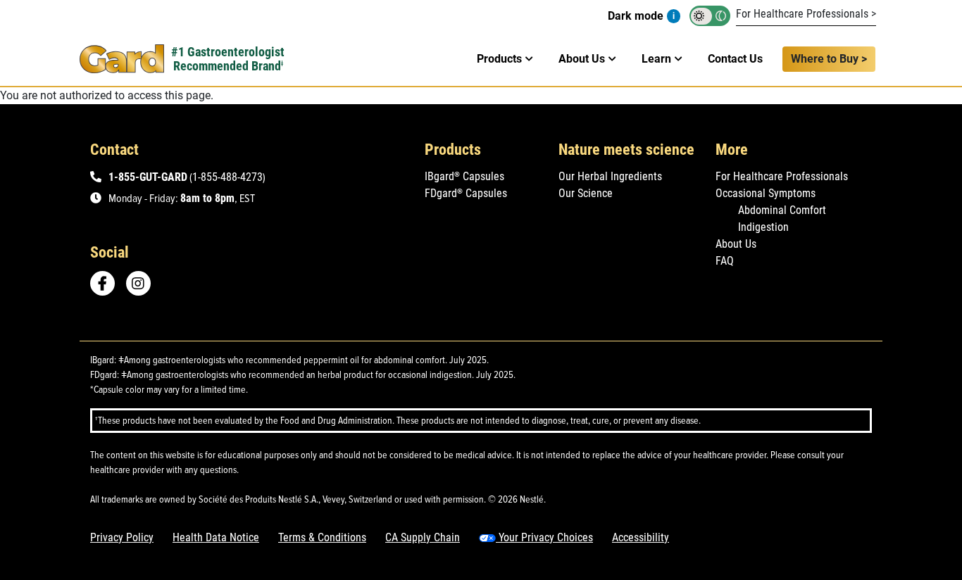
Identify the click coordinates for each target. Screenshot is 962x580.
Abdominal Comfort (782, 210)
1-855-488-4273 (227, 177)
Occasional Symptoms (766, 193)
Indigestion (763, 227)
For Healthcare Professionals (782, 176)
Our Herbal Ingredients (610, 176)
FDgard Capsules (466, 193)
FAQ (725, 260)
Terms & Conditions (322, 537)
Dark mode (635, 16)
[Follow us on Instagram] (143, 283)
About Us (736, 244)
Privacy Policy (122, 537)
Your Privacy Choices (544, 537)
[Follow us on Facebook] (102, 283)
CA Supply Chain (422, 537)
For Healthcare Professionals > (806, 13)
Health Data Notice (216, 537)
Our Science (585, 193)
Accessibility (640, 537)
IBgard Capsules (464, 176)
